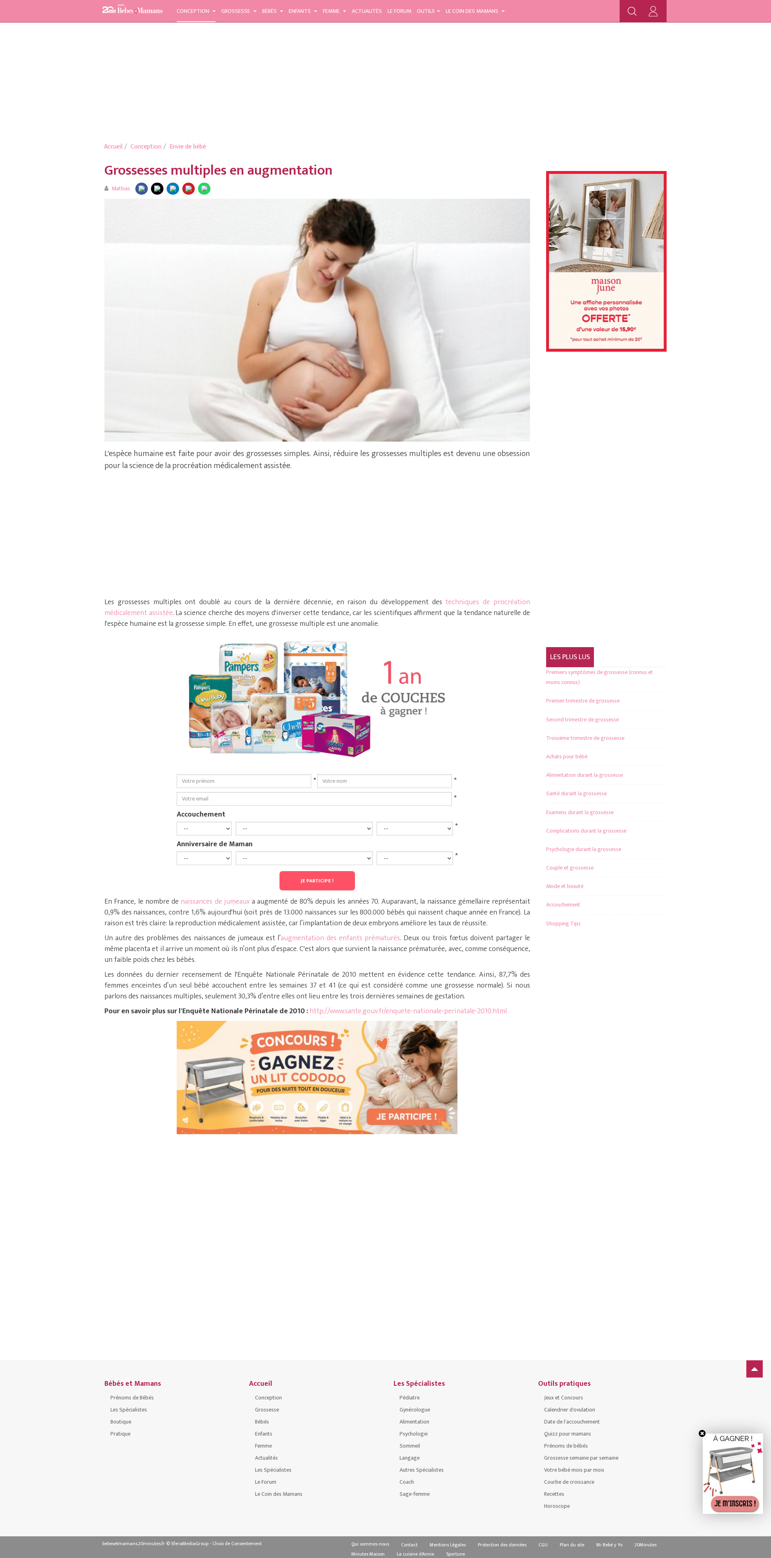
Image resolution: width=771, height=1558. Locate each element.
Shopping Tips (563, 923)
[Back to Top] (754, 1369)
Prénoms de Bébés (132, 1397)
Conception (193, 11)
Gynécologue (415, 1409)
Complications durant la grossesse (586, 830)
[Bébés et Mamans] (132, 10)
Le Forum (399, 11)
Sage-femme (415, 1494)
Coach (407, 1482)
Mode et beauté (564, 886)
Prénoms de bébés (566, 1445)
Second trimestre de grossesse (582, 719)
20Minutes (645, 1545)
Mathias (121, 188)
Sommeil (410, 1445)
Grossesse (236, 11)
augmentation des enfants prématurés (340, 938)
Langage (410, 1457)
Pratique (120, 1433)
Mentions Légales (448, 1545)
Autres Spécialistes (422, 1469)
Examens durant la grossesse (580, 812)
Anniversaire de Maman (215, 843)
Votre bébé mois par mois (574, 1469)
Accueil (113, 146)
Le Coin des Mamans (473, 11)
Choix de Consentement (237, 1544)
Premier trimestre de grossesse (583, 700)
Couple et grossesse (570, 867)
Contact (409, 1545)
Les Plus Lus (570, 657)
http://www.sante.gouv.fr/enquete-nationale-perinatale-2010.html (408, 1011)
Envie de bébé (187, 146)
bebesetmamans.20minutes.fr (133, 1544)
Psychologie (414, 1433)
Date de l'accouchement (572, 1421)
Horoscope (557, 1506)
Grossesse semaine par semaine (581, 1457)
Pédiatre (410, 1397)
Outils (426, 11)
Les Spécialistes (128, 1409)
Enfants (300, 11)
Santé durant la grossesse (576, 793)
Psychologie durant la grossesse (583, 849)
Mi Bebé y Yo (609, 1545)
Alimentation (414, 1421)
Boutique (120, 1421)
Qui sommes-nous (370, 1544)
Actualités (367, 11)
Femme (332, 11)
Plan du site (572, 1545)
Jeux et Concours (563, 1397)
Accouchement (201, 814)
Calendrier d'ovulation (569, 1409)
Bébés (270, 11)
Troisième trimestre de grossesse (585, 738)
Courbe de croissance (569, 1482)
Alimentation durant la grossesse (584, 775)
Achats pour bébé (566, 756)
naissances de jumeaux (214, 902)
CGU (543, 1545)
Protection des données (502, 1545)
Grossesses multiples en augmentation (218, 170)
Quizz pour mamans (567, 1433)
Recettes (554, 1494)
